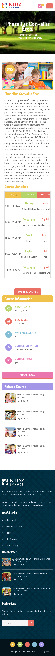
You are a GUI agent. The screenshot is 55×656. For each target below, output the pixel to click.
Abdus (48, 651)
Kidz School (10, 520)
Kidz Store (10, 532)
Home (21, 34)
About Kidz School (13, 526)
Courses (33, 34)
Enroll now (27, 375)
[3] (40, 6)
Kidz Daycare (11, 539)
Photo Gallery (11, 545)
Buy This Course (28, 291)
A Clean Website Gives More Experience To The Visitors (31, 560)
